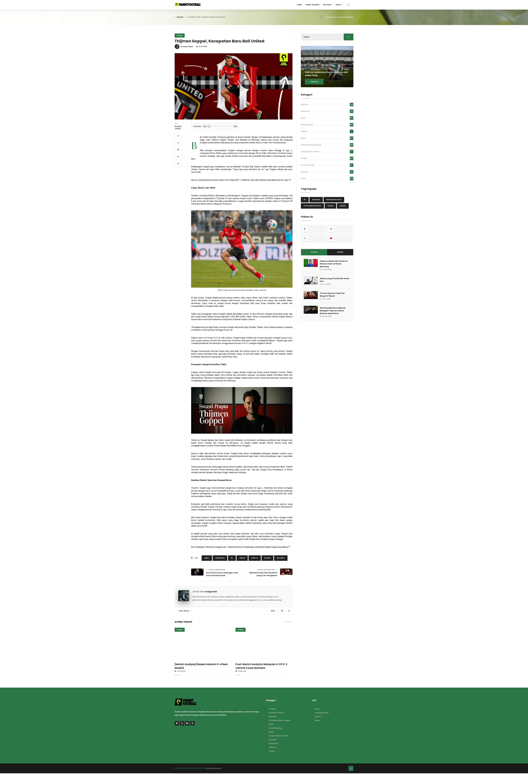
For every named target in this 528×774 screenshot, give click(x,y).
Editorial (327, 5)
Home (299, 5)
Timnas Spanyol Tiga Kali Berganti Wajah (332, 294)
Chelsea (330, 206)
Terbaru (304, 131)
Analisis (180, 17)
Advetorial (305, 111)
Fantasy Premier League (311, 145)
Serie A (206, 558)
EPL (232, 558)
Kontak (318, 716)
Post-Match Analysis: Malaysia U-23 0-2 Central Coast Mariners (261, 666)
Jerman (242, 558)
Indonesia (281, 558)
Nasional (304, 172)
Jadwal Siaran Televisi (310, 151)
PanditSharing (307, 124)
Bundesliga (220, 558)
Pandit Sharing (312, 5)
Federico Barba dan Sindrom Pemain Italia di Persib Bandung (334, 264)
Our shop (314, 82)
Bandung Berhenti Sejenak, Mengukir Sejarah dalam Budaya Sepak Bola (333, 311)
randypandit (210, 591)
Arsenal (343, 206)
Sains (303, 118)
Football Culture (308, 165)
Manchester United (333, 200)
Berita (303, 138)
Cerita (338, 5)
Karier (317, 720)
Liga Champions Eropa (312, 206)
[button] (178, 115)
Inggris (267, 558)
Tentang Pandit (322, 713)
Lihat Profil (184, 611)
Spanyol (254, 558)
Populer (314, 252)
